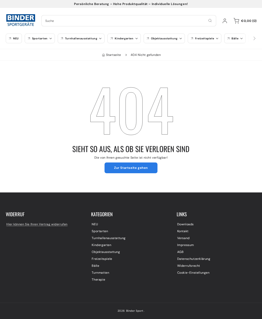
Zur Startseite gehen (131, 168)
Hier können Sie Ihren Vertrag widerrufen (37, 224)
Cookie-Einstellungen (193, 273)
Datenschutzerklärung (193, 259)
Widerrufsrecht (188, 266)
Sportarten (100, 231)
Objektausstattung (106, 252)
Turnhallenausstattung (109, 238)
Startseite (113, 55)
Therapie (98, 280)
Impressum (185, 245)
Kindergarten (101, 245)
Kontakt (183, 231)
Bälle (95, 266)
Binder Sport (134, 310)
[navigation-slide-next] (249, 38)
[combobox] (129, 20)
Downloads (185, 224)
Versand (183, 238)
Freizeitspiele (102, 259)
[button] (244, 21)
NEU (95, 224)
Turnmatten (100, 273)
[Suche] (210, 20)
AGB (180, 252)
